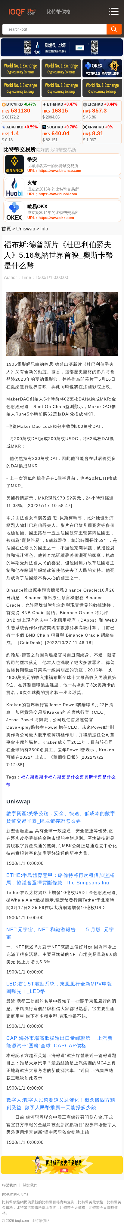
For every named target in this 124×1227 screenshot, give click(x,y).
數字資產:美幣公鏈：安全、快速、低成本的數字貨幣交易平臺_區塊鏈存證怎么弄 (60, 817)
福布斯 (28, 777)
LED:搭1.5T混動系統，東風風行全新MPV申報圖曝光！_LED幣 (59, 987)
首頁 (6, 228)
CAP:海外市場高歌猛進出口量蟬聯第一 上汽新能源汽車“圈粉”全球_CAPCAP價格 (59, 1042)
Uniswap (25, 228)
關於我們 (30, 1185)
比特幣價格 (41, 1221)
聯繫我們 (9, 1185)
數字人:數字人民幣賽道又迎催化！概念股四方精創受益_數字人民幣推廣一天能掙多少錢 (60, 1103)
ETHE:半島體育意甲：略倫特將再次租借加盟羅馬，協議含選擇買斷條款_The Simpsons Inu (60, 879)
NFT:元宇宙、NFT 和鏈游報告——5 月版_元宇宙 (60, 933)
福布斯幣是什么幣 (66, 777)
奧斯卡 (41, 777)
